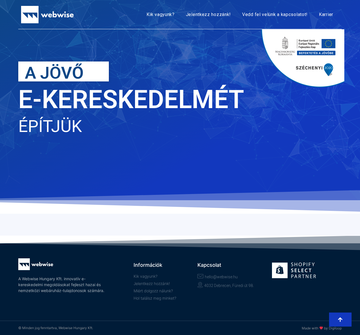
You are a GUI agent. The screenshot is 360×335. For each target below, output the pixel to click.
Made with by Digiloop (322, 328)
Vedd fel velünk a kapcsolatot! (275, 14)
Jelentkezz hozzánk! (208, 14)
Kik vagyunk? (160, 14)
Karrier (326, 14)
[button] (340, 320)
